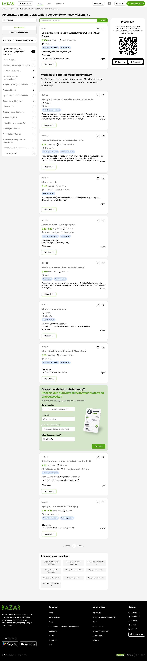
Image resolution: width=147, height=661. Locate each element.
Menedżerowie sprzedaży (14, 123)
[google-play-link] (10, 643)
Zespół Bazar (97, 636)
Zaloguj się (98, 3)
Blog (50, 645)
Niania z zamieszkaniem (54, 309)
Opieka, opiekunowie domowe (15, 95)
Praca (40, 3)
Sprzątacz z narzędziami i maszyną (60, 506)
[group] (19, 30)
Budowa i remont (10, 60)
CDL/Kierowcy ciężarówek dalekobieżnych (65, 626)
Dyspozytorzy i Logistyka (13, 112)
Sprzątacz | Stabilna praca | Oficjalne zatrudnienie (67, 99)
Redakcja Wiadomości (101, 631)
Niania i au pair (49, 182)
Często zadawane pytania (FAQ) (104, 617)
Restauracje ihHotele (12, 71)
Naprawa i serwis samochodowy (10, 77)
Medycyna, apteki (10, 117)
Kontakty (96, 640)
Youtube (135, 621)
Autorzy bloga (98, 626)
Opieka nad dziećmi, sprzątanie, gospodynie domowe (14, 51)
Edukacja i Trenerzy (11, 128)
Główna (4, 9)
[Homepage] (8, 3)
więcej (102, 59)
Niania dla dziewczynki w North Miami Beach (64, 351)
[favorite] (103, 28)
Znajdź (103, 20)
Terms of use (140, 655)
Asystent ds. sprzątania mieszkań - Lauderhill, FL (67, 461)
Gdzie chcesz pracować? (51, 435)
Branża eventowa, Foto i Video (16, 148)
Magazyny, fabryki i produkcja (15, 84)
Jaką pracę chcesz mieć (51, 425)
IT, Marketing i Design (12, 134)
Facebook (135, 616)
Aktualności (53, 640)
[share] (98, 28)
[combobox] (46, 409)
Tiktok (134, 625)
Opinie (95, 622)
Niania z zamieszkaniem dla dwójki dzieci (63, 267)
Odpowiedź (49, 64)
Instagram (135, 612)
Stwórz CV (98, 446)
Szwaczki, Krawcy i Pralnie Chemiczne (14, 141)
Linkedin (135, 629)
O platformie (97, 613)
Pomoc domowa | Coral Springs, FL (59, 224)
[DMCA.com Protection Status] (120, 655)
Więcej (59, 3)
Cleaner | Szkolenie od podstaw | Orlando (62, 140)
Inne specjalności (10, 153)
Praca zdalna (8, 106)
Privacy (130, 655)
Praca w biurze (9, 90)
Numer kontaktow (48, 405)
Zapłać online (138, 634)
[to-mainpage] (11, 607)
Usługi (49, 3)
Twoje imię (46, 415)
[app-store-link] (28, 643)
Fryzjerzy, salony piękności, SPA (16, 65)
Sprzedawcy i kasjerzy (12, 101)
